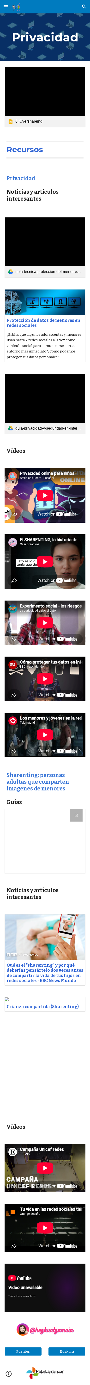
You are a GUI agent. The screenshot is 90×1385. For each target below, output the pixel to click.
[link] (45, 97)
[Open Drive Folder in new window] (76, 815)
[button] (6, 6)
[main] (45, 37)
